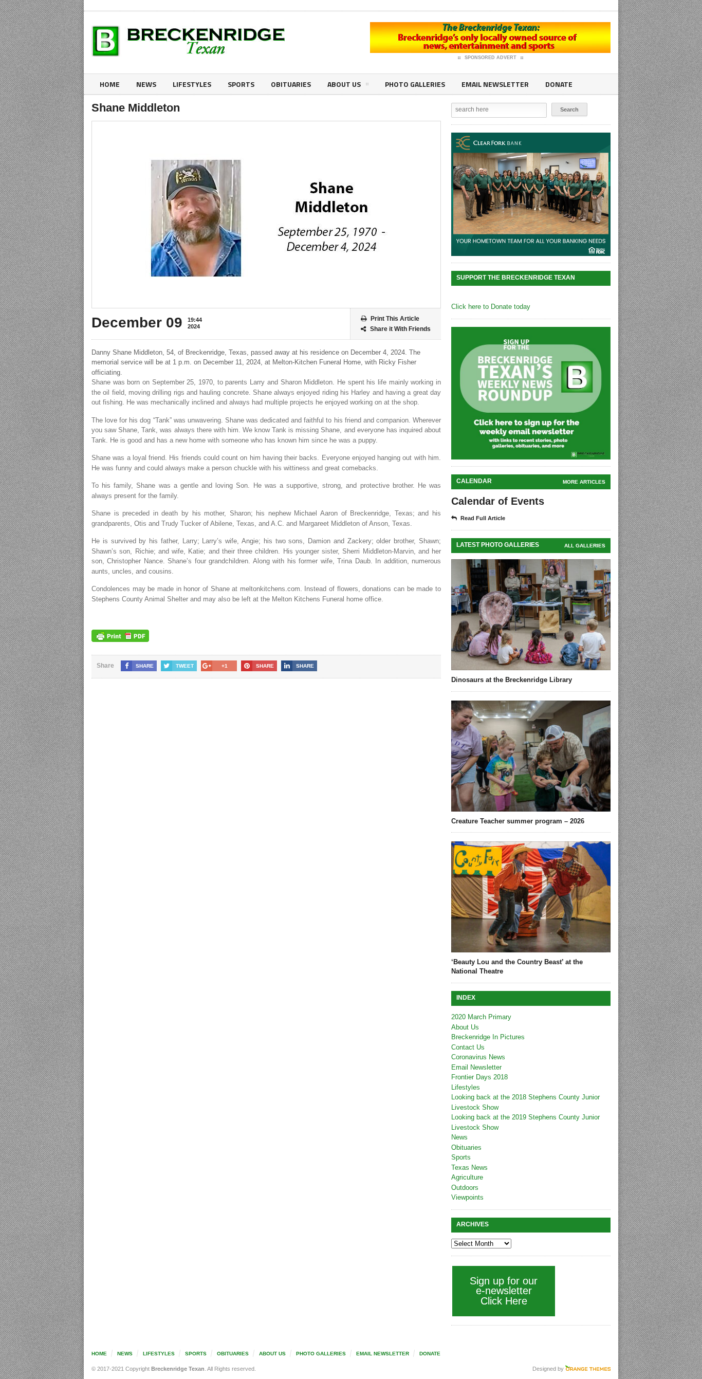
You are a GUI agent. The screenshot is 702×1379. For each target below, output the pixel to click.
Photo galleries (415, 84)
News (146, 84)
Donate (558, 84)
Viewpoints (467, 1197)
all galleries (584, 545)
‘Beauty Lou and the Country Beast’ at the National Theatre (517, 966)
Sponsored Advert (490, 57)
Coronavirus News (478, 1057)
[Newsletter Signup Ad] (531, 393)
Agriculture (467, 1177)
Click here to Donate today (490, 306)
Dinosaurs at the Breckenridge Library (511, 680)
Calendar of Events (497, 501)
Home (110, 84)
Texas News (469, 1167)
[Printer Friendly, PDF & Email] (120, 636)
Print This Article (395, 318)
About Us (344, 84)
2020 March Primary (481, 1017)
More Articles (584, 482)
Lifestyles (192, 84)
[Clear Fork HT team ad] (531, 194)
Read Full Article (482, 518)
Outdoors (464, 1187)
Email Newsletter (495, 84)
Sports (241, 84)
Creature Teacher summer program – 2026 (517, 821)
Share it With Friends (400, 329)
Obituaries (291, 84)
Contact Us (468, 1047)
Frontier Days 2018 (479, 1077)
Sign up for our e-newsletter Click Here (504, 1291)
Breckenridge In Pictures (488, 1037)
